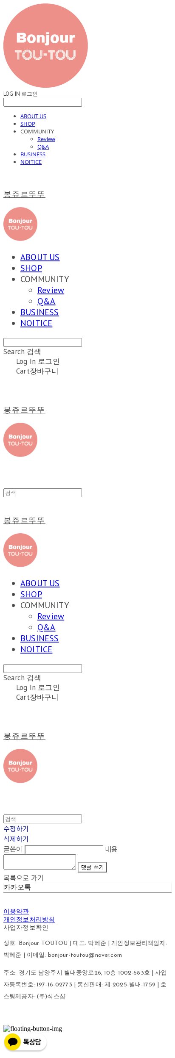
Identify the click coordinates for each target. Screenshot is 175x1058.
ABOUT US (33, 116)
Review (46, 139)
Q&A (43, 146)
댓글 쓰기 (92, 867)
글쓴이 (13, 849)
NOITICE (31, 162)
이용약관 (16, 911)
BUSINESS (32, 154)
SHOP (27, 123)
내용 (111, 849)
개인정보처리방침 (29, 919)
